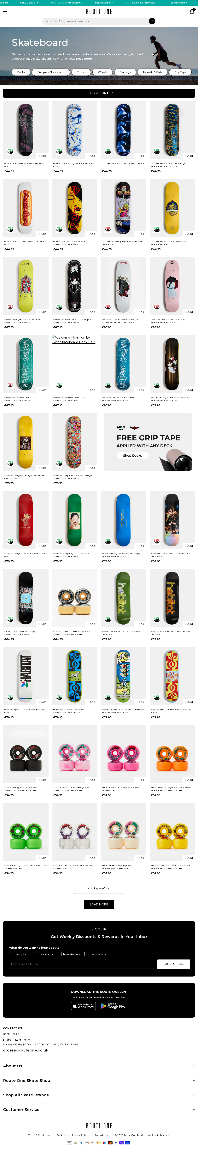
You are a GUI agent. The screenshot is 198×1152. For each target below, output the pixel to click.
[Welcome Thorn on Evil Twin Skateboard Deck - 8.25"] (123, 364)
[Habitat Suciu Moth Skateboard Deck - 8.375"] (172, 676)
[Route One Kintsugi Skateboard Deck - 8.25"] (74, 130)
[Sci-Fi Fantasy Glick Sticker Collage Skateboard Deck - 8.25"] (74, 442)
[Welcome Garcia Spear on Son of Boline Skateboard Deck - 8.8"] (123, 286)
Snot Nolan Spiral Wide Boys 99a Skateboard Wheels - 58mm (71, 789)
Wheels (102, 72)
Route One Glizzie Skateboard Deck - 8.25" (25, 243)
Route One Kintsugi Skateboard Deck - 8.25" (74, 165)
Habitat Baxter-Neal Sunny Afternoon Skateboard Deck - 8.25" (123, 711)
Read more (84, 58)
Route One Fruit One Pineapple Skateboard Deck (168, 243)
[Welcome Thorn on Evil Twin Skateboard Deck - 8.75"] (26, 364)
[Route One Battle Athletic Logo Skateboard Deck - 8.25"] (172, 130)
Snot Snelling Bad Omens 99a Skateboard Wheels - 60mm (21, 789)
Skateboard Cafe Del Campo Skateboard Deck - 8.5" (20, 633)
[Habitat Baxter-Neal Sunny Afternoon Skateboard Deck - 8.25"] (123, 676)
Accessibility (101, 1135)
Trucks (81, 72)
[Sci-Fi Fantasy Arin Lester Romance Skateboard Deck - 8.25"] (172, 364)
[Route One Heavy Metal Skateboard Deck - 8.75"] (123, 208)
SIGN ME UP (173, 964)
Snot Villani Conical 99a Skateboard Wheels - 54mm (73, 867)
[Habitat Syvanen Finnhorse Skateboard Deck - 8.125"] (74, 676)
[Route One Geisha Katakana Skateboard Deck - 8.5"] (74, 208)
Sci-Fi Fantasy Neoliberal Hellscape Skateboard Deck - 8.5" (121, 555)
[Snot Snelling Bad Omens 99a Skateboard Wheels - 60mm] (26, 754)
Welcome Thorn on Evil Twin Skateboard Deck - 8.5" (69, 399)
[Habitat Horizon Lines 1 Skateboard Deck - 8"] (172, 598)
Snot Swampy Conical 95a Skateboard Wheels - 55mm (25, 867)
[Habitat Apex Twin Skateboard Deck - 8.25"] (26, 676)
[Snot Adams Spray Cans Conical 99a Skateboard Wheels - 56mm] (172, 754)
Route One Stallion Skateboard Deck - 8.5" (123, 165)
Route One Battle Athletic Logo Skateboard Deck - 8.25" (168, 165)
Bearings (125, 72)
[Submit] (152, 21)
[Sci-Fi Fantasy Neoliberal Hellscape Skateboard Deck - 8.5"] (123, 520)
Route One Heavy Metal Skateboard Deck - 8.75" (122, 243)
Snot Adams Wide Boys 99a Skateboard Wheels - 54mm (117, 867)
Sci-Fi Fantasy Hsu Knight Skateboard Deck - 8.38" (25, 477)
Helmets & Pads (152, 72)
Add (43, 155)
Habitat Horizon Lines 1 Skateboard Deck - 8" (170, 633)
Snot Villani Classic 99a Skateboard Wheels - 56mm (121, 789)
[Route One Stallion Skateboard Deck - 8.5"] (123, 130)
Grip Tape (180, 72)
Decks (21, 72)
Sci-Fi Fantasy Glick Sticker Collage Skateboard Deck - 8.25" (72, 477)
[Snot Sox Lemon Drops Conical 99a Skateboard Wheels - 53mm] (172, 832)
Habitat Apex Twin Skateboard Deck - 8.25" (25, 711)
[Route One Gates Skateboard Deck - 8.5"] (26, 130)
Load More (99, 904)
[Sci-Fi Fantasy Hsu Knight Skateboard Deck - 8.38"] (26, 442)
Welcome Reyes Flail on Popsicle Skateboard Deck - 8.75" (22, 321)
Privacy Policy (80, 1135)
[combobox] (99, 21)
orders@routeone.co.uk (25, 1050)
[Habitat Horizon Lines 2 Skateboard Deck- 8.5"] (123, 598)
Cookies (61, 1135)
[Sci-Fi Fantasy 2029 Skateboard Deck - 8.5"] (26, 520)
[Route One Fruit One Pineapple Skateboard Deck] (172, 208)
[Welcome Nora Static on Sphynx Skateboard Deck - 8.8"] (172, 286)
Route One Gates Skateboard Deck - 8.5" (24, 165)
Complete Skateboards (51, 72)
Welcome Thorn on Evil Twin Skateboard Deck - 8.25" (118, 399)
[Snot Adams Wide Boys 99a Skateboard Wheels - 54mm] (123, 832)
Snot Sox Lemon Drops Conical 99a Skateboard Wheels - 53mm (170, 867)
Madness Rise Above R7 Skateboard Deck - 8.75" (170, 555)
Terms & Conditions (39, 1135)
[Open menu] (5, 11)
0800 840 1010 (16, 1040)
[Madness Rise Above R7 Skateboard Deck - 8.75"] (172, 520)
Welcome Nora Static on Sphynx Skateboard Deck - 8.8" (169, 321)
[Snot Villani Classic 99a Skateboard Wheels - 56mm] (123, 754)
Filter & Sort (96, 93)
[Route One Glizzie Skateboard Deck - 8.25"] (26, 208)
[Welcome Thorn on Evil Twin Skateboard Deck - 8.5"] (74, 364)
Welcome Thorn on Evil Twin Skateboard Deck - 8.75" (20, 399)
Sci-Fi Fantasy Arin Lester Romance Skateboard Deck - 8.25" (170, 399)
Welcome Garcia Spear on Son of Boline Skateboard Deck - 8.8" (120, 321)
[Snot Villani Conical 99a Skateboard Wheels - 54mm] (74, 832)
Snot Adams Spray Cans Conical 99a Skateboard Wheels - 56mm (171, 789)
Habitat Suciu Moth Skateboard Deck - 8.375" (172, 711)
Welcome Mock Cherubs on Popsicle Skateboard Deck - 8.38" (73, 321)
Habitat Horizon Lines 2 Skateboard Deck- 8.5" (121, 633)
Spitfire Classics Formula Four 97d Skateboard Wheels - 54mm (71, 633)
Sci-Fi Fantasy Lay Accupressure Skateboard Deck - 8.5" (71, 555)
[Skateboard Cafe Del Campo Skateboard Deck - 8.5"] (26, 598)
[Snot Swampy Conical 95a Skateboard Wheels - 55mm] (26, 832)
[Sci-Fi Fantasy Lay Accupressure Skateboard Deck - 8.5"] (74, 520)
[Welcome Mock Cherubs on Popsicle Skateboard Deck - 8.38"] (74, 286)
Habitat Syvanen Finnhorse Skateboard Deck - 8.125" (68, 711)
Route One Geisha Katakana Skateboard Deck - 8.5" (69, 243)
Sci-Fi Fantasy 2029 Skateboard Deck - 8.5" (25, 555)
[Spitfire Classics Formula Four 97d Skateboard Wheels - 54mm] (74, 598)
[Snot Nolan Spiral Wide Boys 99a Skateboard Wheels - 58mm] (74, 754)
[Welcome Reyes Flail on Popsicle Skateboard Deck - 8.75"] (26, 286)
